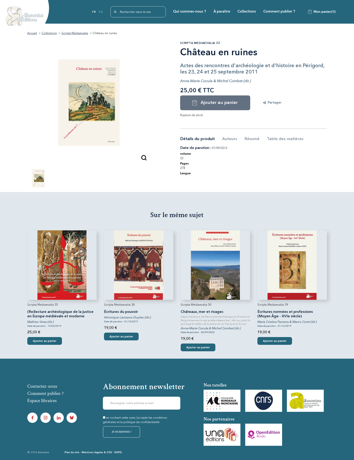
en (101, 12)
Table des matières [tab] (285, 139)
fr (94, 12)
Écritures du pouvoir (121, 312)
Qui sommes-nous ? (189, 11)
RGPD (118, 452)
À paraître (222, 11)
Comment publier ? (279, 11)
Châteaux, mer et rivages (202, 312)
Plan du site (72, 452)
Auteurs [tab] (229, 139)
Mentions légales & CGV (97, 452)
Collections (246, 11)
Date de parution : (195, 148)
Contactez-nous (42, 386)
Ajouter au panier (44, 341)
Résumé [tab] (252, 139)
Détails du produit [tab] (197, 139)
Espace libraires (42, 400)
